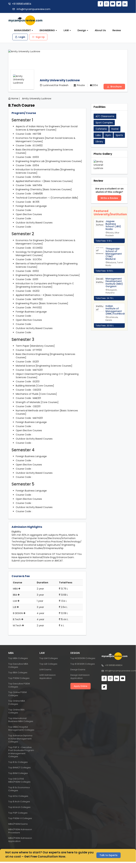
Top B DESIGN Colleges (82, 663)
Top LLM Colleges (48, 658)
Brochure (116, 86)
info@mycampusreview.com (33, 9)
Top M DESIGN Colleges (82, 658)
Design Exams (77, 669)
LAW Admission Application (47, 676)
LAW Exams (45, 669)
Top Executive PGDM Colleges (19, 685)
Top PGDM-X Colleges (20, 818)
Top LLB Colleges (48, 663)
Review (116, 30)
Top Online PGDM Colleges (17, 694)
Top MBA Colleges (18, 658)
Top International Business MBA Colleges (20, 720)
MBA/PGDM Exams (18, 824)
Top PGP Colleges (17, 812)
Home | (15, 98)
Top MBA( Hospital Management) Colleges (21, 728)
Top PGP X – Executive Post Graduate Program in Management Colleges (21, 752)
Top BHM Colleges (18, 773)
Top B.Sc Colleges (18, 762)
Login (21, 37)
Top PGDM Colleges (18, 678)
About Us (100, 30)
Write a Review (109, 198)
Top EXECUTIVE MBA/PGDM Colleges (19, 780)
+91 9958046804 (21, 3)
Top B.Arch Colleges (19, 801)
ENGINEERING (47, 30)
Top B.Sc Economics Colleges (19, 789)
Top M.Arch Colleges (19, 807)
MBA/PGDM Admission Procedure (20, 831)
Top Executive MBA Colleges (18, 665)
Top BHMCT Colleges (19, 767)
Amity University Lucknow (36, 98)
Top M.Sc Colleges (18, 796)
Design (82, 30)
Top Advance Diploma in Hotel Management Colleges (20, 738)
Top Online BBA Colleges (16, 711)
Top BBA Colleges (17, 672)
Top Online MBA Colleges (16, 702)
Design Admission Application (80, 676)
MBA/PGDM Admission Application (20, 839)
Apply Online (80, 686)
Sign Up (40, 37)
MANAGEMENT (22, 30)
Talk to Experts (108, 855)
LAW (66, 30)
